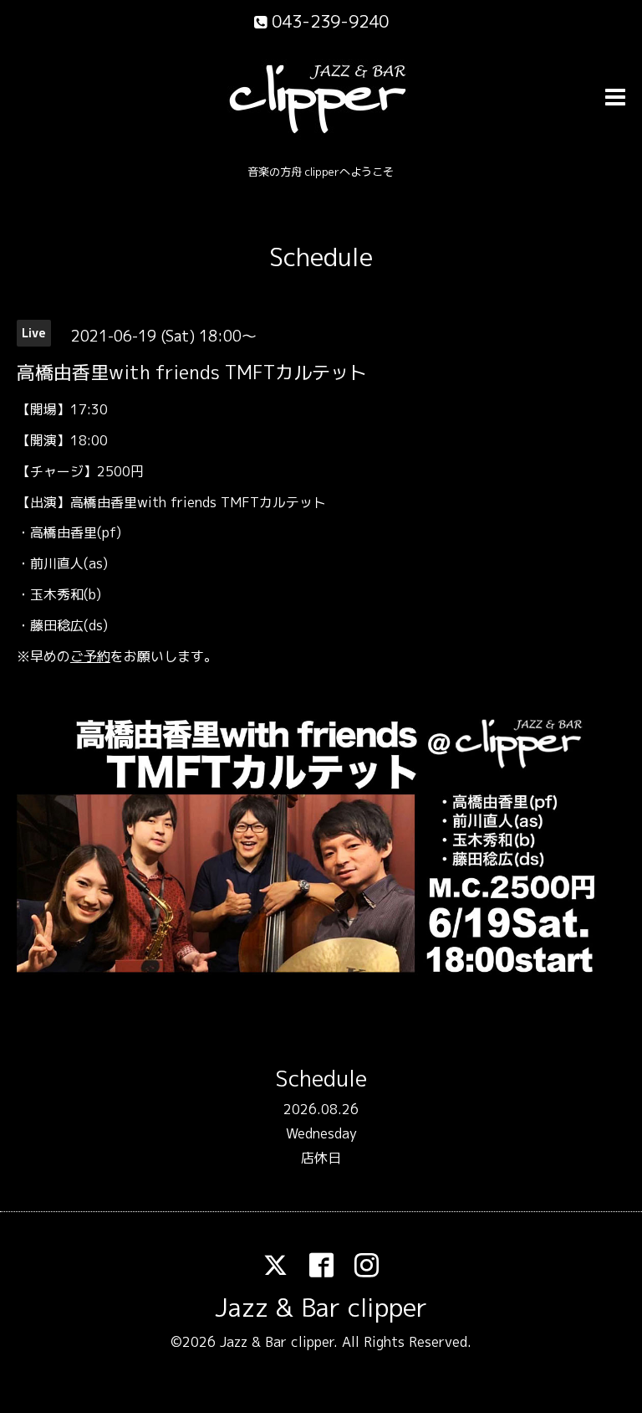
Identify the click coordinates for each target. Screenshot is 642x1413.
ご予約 (90, 656)
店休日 (321, 1157)
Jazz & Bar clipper (321, 1307)
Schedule (321, 257)
